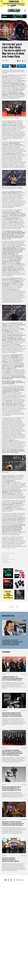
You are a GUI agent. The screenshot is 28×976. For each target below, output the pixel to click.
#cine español (5, 554)
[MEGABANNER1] (14, 3)
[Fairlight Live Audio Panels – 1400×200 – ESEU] (14, 16)
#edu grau (4, 556)
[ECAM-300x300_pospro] (8, 595)
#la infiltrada (5, 561)
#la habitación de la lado (8, 559)
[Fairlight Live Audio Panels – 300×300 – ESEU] (8, 573)
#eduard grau (5, 557)
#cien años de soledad (8, 553)
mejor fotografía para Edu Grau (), (13, 233)
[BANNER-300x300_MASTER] (8, 584)
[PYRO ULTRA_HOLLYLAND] (20, 595)
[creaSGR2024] (20, 573)
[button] (23, 615)
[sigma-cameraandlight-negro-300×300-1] (20, 584)
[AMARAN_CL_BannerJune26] (14, 66)
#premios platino (6, 562)
